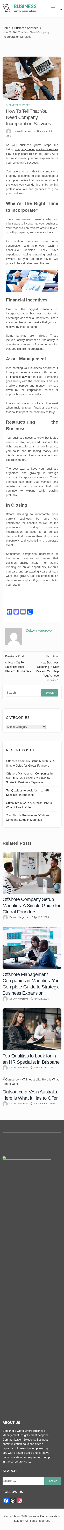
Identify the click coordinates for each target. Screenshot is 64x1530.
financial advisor (21, 376)
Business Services (18, 105)
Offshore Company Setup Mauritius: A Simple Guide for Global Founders (31, 905)
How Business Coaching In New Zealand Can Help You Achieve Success (47, 671)
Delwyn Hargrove (22, 131)
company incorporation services (36, 149)
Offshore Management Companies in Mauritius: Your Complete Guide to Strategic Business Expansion (29, 778)
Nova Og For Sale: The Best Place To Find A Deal (18, 667)
